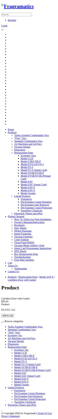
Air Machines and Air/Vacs (28, 144)
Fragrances (26, 199)
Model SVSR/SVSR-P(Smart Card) (32, 370)
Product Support (16, 216)
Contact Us (13, 271)
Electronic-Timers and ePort (28, 213)
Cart (10, 262)
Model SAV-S (28, 190)
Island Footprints (22, 233)
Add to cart (8, 315)
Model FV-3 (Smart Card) (34, 170)
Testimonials (20, 268)
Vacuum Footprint (23, 236)
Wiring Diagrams (23, 231)
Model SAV (27, 181)
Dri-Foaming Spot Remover (35, 204)
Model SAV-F (28, 187)
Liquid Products (22, 196)
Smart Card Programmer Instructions (32, 248)
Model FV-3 (27, 167)
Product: (5, 304)
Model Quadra (28, 193)
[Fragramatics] (17, 6)
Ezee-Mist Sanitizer (24, 260)
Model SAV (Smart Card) (34, 184)
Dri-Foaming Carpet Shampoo (36, 202)
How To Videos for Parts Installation (32, 219)
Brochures (19, 225)
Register (12, 20)
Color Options (21, 239)
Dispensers (19, 149)
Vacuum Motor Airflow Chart (29, 245)
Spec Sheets (20, 228)
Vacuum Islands (22, 147)
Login (4, 25)
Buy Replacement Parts (26, 254)
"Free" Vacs (20, 138)
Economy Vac (15, 335)
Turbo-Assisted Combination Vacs (31, 135)
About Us (13, 265)
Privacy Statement (10, 416)
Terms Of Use (45, 413)
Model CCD (27, 158)
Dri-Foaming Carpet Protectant (36, 207)
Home (11, 129)
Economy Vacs (28, 155)
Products (12, 132)
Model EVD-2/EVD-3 (32, 164)
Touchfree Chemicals (31, 210)
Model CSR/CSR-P (31, 161)
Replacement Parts (23, 152)
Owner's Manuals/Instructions (29, 222)
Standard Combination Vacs (28, 141)
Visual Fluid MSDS (24, 242)
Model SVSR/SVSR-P (32, 173)
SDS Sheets (20, 251)
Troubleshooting (22, 257)
